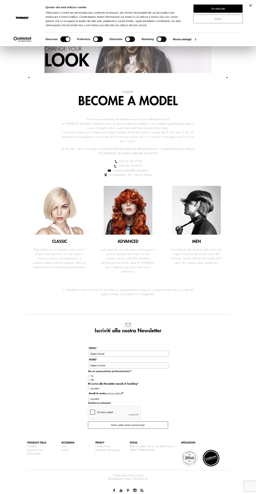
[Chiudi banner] (250, 5)
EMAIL (93, 348)
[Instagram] (135, 490)
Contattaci (32, 446)
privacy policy (114, 393)
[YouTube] (121, 490)
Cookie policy (120, 475)
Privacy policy (136, 475)
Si (92, 376)
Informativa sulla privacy (107, 450)
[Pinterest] (128, 490)
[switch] (98, 39)
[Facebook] (114, 490)
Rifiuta (218, 18)
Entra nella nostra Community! (128, 425)
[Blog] (142, 490)
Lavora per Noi (34, 450)
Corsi (64, 446)
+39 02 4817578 (130, 161)
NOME (93, 359)
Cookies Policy (102, 446)
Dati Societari (34, 453)
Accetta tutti (218, 8)
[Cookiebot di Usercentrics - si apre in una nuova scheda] (22, 39)
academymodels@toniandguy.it (130, 170)
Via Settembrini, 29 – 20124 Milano (130, 175)
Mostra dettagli (182, 39)
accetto (95, 388)
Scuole (64, 450)
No (92, 379)
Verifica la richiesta (99, 403)
